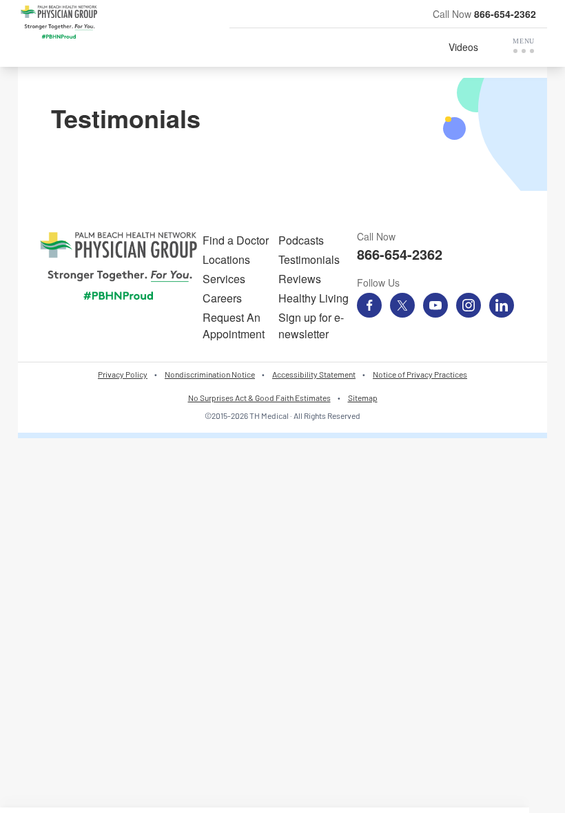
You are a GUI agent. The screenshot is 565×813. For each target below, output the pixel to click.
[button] (523, 45)
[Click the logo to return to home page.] (59, 22)
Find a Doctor (236, 240)
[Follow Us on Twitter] (402, 305)
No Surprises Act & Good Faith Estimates (259, 397)
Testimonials (309, 259)
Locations (226, 259)
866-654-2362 (505, 14)
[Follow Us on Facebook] (369, 305)
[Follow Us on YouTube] (435, 305)
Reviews (299, 279)
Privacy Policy (122, 374)
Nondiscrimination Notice (210, 374)
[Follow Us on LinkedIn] (501, 305)
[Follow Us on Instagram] (468, 305)
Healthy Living (313, 298)
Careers (222, 298)
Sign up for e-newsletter (311, 325)
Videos (463, 47)
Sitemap (363, 397)
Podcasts (301, 240)
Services (224, 279)
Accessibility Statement (314, 374)
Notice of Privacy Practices (420, 374)
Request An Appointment (234, 325)
